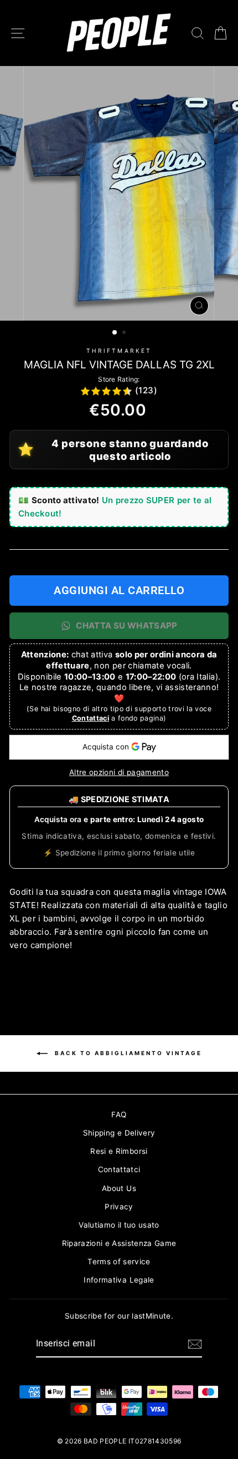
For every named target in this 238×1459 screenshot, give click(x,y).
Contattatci (119, 1169)
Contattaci (90, 718)
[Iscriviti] (195, 1344)
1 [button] (115, 333)
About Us (119, 1188)
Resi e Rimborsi (118, 1151)
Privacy (119, 1206)
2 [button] (125, 333)
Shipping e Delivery (119, 1132)
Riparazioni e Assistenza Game (119, 1243)
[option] (119, 193)
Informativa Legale (119, 1279)
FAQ (118, 1114)
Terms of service (118, 1261)
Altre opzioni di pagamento (119, 772)
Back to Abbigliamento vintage (127, 1052)
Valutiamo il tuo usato (119, 1224)
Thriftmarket (119, 350)
